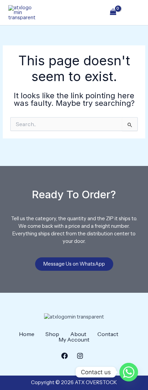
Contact (107, 334)
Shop (52, 334)
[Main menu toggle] (133, 12)
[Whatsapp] (128, 372)
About (78, 334)
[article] (74, 230)
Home (26, 334)
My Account (74, 339)
